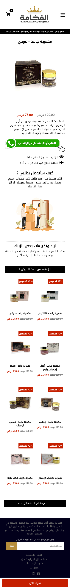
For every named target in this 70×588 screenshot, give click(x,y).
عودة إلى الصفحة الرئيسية (32, 503)
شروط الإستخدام (34, 563)
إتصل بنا (34, 567)
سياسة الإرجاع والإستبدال (34, 559)
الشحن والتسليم (34, 555)
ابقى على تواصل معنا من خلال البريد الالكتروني (35, 539)
